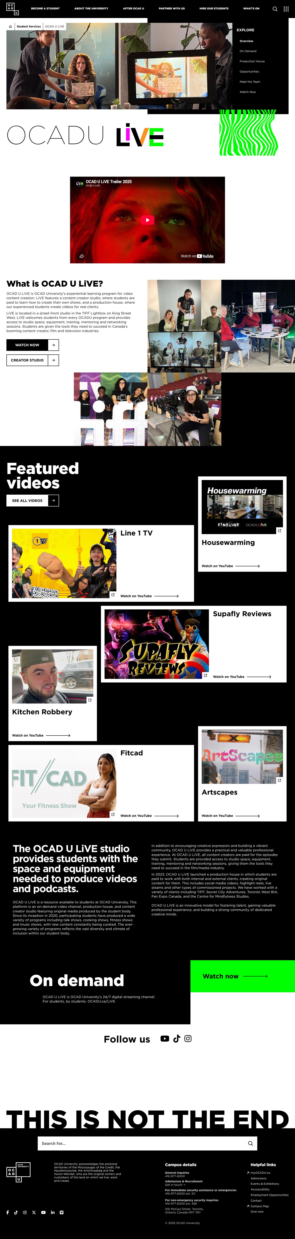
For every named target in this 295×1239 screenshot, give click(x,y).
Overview (246, 41)
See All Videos (27, 500)
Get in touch (173, 1185)
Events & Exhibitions (265, 1184)
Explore (245, 30)
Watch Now (248, 92)
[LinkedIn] (53, 1212)
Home (10, 26)
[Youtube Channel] (164, 1039)
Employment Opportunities (270, 1195)
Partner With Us (172, 8)
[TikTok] (176, 1039)
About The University (91, 8)
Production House (252, 61)
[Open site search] (275, 9)
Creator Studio (27, 360)
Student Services (29, 26)
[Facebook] (7, 1212)
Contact (256, 1200)
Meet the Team (250, 82)
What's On (251, 8)
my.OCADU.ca (260, 1173)
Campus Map (260, 1206)
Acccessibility (260, 1189)
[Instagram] (187, 1039)
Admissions (259, 1178)
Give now (257, 1211)
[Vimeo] (61, 1212)
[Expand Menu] (286, 9)
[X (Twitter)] (34, 1212)
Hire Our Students (214, 8)
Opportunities (249, 71)
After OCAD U (133, 8)
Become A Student (45, 8)
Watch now (27, 344)
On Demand (248, 51)
